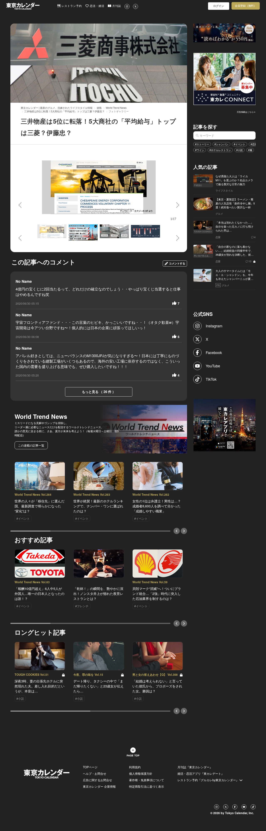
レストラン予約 (71, 6)
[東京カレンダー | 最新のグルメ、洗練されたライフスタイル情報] (31, 6)
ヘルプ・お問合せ (94, 773)
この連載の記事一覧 (31, 445)
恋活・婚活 (96, 6)
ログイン (218, 6)
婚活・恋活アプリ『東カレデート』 (200, 773)
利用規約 (135, 767)
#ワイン (199, 150)
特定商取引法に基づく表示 (146, 786)
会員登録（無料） (245, 5)
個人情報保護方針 (140, 773)
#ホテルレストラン (220, 150)
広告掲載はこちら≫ (246, 111)
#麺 (250, 150)
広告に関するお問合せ (97, 779)
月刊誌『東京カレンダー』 (194, 767)
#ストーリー (202, 144)
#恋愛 (254, 144)
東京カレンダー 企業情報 (99, 786)
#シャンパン (221, 144)
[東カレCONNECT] (224, 78)
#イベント (239, 144)
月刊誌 (116, 6)
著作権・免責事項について (146, 779)
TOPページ (90, 767)
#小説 (239, 150)
